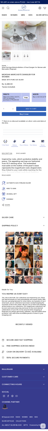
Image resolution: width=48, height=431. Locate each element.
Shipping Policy (10, 225)
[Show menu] (3, 8)
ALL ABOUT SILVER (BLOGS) (12, 425)
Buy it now (24, 114)
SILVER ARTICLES (8, 421)
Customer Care (10, 376)
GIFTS (25, 425)
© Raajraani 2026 (8, 417)
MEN (31, 417)
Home (4, 65)
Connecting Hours (12, 384)
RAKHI (18, 417)
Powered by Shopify (37, 425)
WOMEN (25, 417)
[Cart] (44, 8)
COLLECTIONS (21, 421)
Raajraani (7, 369)
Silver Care (8, 217)
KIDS (36, 417)
